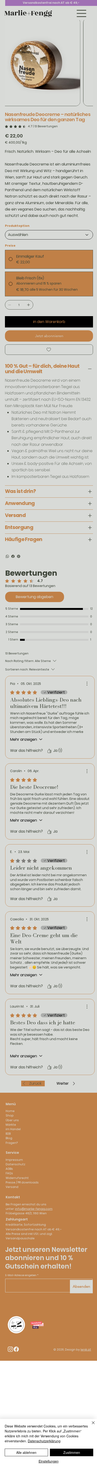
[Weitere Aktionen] (87, 683)
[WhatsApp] (7, 556)
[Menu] (82, 13)
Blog (9, 1138)
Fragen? (12, 1143)
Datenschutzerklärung (44, 1441)
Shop (10, 1115)
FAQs (9, 1173)
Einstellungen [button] (49, 1461)
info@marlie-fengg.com (34, 1209)
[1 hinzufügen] (28, 305)
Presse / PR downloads (22, 1182)
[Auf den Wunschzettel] (49, 349)
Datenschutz (15, 1164)
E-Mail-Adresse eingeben (20, 1275)
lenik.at (86, 1350)
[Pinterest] (18, 556)
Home (10, 1111)
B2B (8, 1134)
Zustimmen (71, 1452)
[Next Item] (86, 62)
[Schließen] (90, 1425)
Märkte (11, 1125)
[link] (31, 126)
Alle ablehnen (26, 1452)
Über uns (12, 1120)
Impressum (14, 1160)
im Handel (13, 1129)
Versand (12, 1187)
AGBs (9, 1169)
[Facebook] (13, 556)
